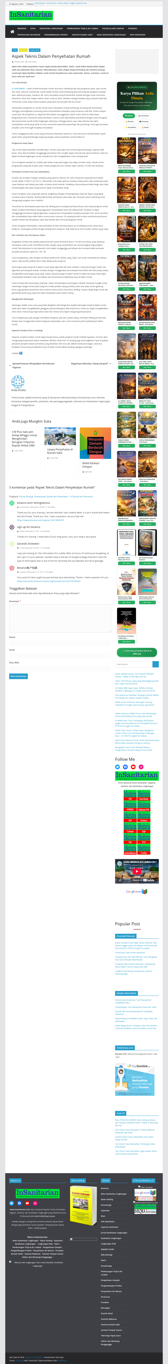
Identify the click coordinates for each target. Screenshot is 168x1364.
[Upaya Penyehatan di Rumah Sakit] (60, 429)
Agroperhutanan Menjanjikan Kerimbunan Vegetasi (33, 365)
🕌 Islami (145, 127)
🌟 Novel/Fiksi (130, 127)
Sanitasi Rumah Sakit (82, 34)
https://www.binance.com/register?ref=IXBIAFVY (40, 520)
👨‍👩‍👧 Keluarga (143, 121)
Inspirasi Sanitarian (109, 1227)
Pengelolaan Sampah (113, 28)
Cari (156, 664)
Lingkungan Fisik (45, 1244)
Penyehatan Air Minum (29, 34)
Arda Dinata (32, 62)
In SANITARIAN (18, 88)
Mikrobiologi (106, 1254)
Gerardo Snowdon (28, 543)
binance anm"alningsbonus (33, 503)
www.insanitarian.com (20, 1209)
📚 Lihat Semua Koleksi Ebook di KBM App (137, 652)
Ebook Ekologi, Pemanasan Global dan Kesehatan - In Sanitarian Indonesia (56, 496)
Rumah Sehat (34, 50)
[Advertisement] (137, 61)
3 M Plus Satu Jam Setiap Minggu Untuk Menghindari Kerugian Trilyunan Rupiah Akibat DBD (24, 438)
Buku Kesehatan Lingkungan (111, 34)
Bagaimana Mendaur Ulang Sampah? (89, 363)
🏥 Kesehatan (143, 116)
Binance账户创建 (27, 568)
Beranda (22, 28)
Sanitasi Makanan (33, 1254)
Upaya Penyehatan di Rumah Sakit (60, 451)
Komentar (15, 601)
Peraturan (105, 1297)
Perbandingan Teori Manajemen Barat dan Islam (136, 1007)
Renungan (105, 1308)
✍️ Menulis (129, 121)
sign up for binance (28, 527)
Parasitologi (106, 1266)
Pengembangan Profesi (56, 34)
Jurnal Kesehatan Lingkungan (114, 1232)
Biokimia (105, 1188)
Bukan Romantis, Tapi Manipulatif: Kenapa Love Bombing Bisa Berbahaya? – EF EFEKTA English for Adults (59, 5)
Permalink (51, 507)
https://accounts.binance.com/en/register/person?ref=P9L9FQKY (48, 581)
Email (12, 649)
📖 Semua (129, 116)
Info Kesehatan (137, 34)
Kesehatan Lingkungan (51, 28)
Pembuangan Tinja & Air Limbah (82, 28)
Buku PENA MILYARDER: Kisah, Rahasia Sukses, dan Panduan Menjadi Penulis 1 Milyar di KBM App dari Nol (136, 1123)
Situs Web (14, 662)
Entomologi (106, 1205)
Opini (32, 28)
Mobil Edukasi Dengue (90, 464)
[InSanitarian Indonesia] (12, 31)
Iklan (103, 1216)
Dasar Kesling (46, 1240)
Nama (12, 637)
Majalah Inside (107, 1249)
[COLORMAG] (137, 773)
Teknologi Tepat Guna (111, 1335)
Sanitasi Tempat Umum (52, 1254)
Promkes (132, 28)
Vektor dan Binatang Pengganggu (37, 1257)
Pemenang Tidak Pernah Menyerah (130, 952)
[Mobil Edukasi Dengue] (95, 429)
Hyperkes (58, 1240)
